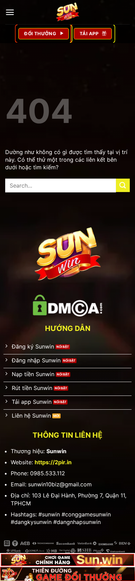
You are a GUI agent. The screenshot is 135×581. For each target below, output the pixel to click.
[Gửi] (123, 185)
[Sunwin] (67, 12)
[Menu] (10, 12)
